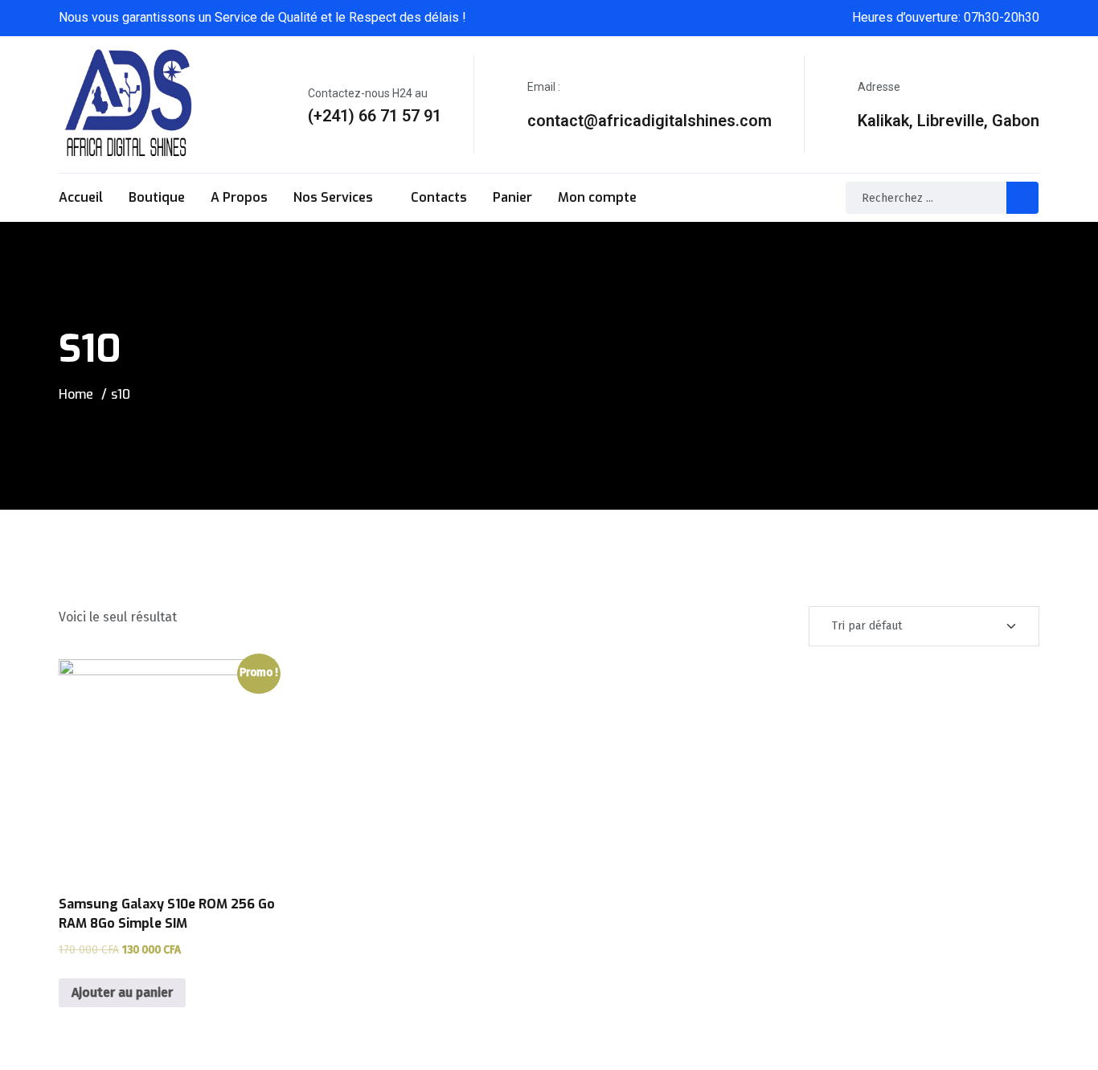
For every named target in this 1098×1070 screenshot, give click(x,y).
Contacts (439, 197)
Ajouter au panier (122, 992)
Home (76, 394)
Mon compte (597, 197)
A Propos (239, 197)
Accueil (81, 197)
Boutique (157, 197)
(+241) (331, 115)
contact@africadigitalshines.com (649, 120)
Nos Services (333, 197)
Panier (512, 197)
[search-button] (1022, 198)
